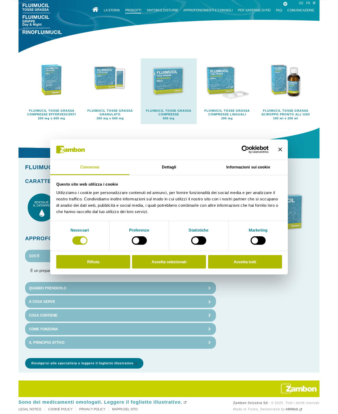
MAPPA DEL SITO (125, 409)
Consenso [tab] (89, 167)
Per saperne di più (254, 10)
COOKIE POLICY (60, 409)
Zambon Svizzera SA (250, 403)
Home (95, 9)
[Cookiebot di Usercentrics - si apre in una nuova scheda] (245, 149)
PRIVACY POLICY (92, 409)
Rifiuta (93, 262)
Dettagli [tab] (169, 167)
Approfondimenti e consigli (208, 10)
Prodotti (133, 10)
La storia (112, 10)
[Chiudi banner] (280, 149)
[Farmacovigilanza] (285, 7)
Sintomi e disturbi (162, 10)
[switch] (139, 240)
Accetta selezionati (169, 262)
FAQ (279, 10)
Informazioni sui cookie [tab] (248, 167)
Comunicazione (300, 10)
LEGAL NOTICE (29, 409)
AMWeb (292, 409)
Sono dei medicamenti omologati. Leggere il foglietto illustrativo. (100, 402)
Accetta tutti (245, 262)
